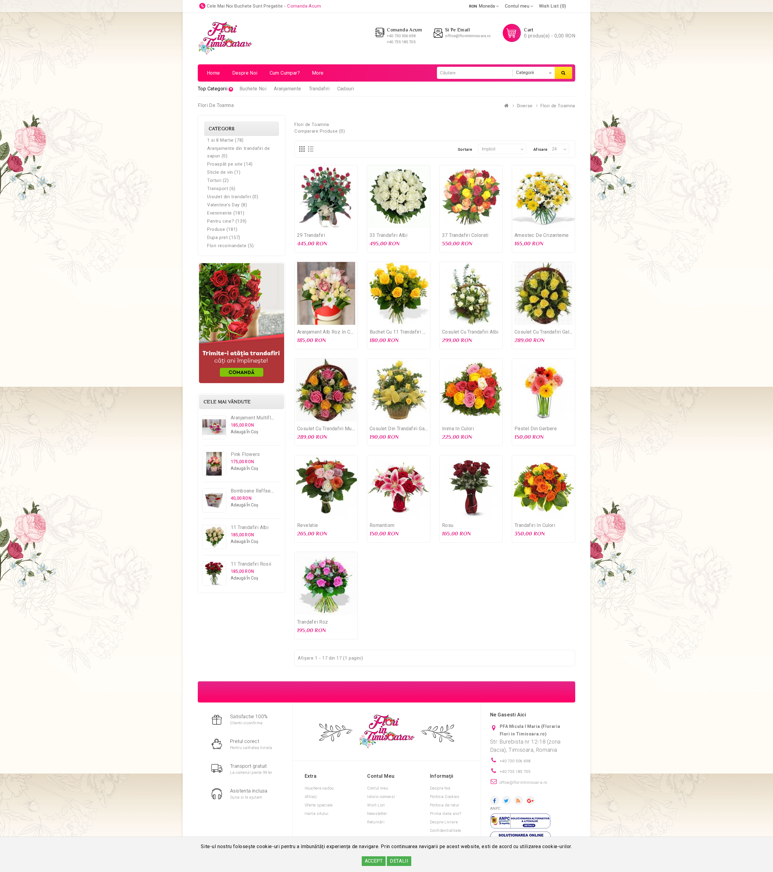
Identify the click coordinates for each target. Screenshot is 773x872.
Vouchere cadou (319, 788)
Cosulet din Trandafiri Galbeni (402, 428)
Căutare (563, 73)
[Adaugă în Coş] (313, 222)
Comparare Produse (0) (319, 131)
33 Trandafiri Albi (388, 235)
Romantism (382, 525)
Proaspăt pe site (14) (230, 164)
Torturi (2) (218, 180)
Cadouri (345, 89)
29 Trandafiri (311, 235)
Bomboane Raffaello (253, 491)
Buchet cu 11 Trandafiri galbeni (404, 332)
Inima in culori (458, 428)
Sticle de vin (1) (223, 172)
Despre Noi (440, 788)
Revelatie (307, 525)
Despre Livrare (444, 822)
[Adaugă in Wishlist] (326, 222)
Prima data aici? (445, 813)
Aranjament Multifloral (255, 418)
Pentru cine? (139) (227, 221)
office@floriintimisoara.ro (468, 36)
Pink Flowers (245, 454)
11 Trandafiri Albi (249, 527)
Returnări (375, 822)
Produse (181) (222, 229)
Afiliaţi (311, 796)
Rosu (448, 525)
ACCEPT (374, 861)
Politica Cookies (445, 796)
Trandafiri (319, 89)
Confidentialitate (445, 830)
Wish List (376, 805)
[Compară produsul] (338, 222)
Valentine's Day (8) (227, 205)
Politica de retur (445, 805)
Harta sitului (317, 813)
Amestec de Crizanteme (542, 235)
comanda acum (304, 6)
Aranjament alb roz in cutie (328, 332)
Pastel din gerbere (536, 428)
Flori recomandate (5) (230, 245)
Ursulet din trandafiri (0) (232, 196)
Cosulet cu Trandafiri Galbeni (547, 332)
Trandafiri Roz (312, 622)
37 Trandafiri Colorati (465, 235)
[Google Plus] (530, 800)
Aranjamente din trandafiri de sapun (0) (238, 152)
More (318, 73)
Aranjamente (287, 89)
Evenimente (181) (226, 213)
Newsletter (377, 813)
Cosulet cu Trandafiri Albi (470, 332)
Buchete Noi (252, 89)
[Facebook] (494, 800)
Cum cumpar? (285, 73)
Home (213, 73)
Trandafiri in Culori (535, 525)
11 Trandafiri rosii (251, 564)
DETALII (399, 861)
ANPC (495, 808)
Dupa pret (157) (223, 237)
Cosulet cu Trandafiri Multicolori (332, 428)
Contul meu (377, 788)
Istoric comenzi (381, 796)
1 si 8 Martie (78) (225, 140)
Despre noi (245, 73)
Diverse (525, 105)
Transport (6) (221, 188)
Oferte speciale (319, 805)
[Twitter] (506, 800)
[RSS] (518, 800)
